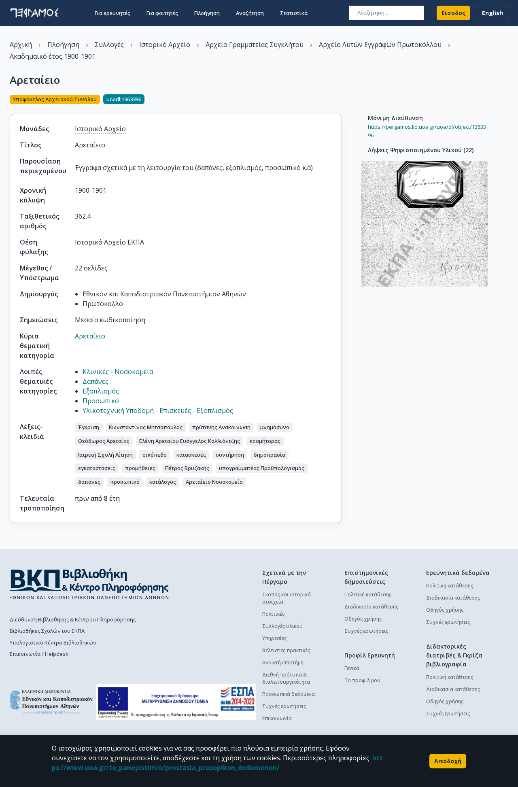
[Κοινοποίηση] (338, 100)
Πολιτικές (273, 613)
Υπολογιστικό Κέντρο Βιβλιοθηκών (53, 642)
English (492, 13)
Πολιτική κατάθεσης (367, 594)
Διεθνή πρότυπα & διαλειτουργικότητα (286, 678)
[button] (88, 427)
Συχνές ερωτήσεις (284, 706)
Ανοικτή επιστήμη (283, 662)
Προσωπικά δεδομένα (288, 694)
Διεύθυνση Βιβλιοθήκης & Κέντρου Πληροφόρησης (73, 619)
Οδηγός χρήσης (363, 618)
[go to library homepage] (89, 583)
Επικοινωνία (277, 718)
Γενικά (351, 668)
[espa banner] (176, 702)
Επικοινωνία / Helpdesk (39, 653)
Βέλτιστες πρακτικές (286, 650)
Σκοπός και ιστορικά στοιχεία (286, 598)
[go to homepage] (34, 13)
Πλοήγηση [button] (207, 13)
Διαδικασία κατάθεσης (371, 606)
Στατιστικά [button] (294, 13)
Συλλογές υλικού (282, 626)
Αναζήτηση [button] (250, 13)
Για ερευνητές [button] (112, 13)
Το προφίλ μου (362, 680)
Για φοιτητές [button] (162, 13)
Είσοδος (453, 13)
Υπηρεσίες (274, 638)
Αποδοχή (447, 761)
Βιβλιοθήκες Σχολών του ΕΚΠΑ (47, 630)
